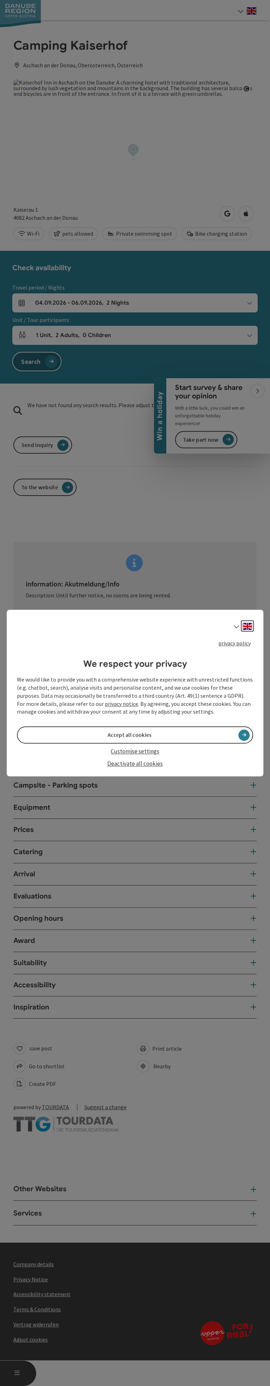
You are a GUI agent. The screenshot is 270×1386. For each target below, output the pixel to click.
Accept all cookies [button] (130, 735)
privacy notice (121, 703)
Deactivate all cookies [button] (135, 763)
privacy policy (234, 643)
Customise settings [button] (135, 752)
